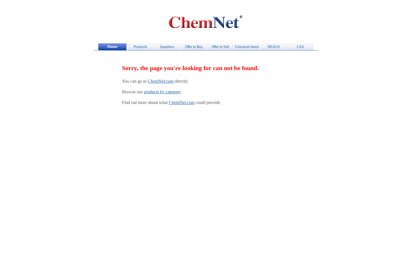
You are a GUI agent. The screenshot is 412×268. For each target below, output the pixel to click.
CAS (300, 47)
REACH (274, 47)
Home (112, 47)
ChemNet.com (160, 81)
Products (140, 47)
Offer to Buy (194, 47)
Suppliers (167, 47)
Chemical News (247, 47)
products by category (162, 91)
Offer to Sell (220, 47)
